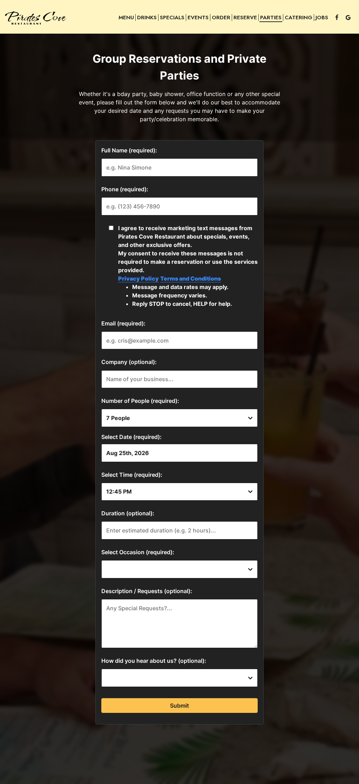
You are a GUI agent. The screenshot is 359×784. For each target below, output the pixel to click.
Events (198, 17)
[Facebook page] (337, 17)
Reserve (245, 17)
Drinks (147, 17)
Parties (271, 17)
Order (221, 17)
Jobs (322, 17)
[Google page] (348, 17)
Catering (298, 17)
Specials (172, 17)
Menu (126, 17)
